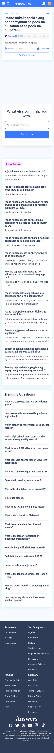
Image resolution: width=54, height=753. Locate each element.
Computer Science (36, 664)
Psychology (33, 659)
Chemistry (33, 637)
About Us (32, 680)
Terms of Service (36, 691)
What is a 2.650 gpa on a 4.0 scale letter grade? (26, 403)
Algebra (31, 632)
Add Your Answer (27, 55)
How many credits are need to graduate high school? (26, 415)
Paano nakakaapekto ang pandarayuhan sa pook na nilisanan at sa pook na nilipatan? (25, 24)
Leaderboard (10, 632)
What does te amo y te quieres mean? (25, 506)
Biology (31, 643)
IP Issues (32, 712)
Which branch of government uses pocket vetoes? (27, 426)
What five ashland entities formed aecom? (23, 526)
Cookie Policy (34, 706)
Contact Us (33, 685)
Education (33, 13)
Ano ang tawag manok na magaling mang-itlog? (27, 587)
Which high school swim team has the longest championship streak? (25, 438)
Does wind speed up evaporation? (23, 480)
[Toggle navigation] (3, 3)
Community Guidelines (15, 680)
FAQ (7, 706)
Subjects (8, 13)
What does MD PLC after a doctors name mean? (26, 450)
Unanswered (10, 643)
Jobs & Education (20, 13)
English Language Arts (38, 653)
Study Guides (11, 696)
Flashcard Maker (12, 691)
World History (34, 648)
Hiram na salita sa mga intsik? (21, 565)
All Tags (8, 637)
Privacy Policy (34, 696)
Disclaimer (33, 701)
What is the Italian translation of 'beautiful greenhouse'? (22, 537)
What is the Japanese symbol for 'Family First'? (26, 575)
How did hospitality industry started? (25, 547)
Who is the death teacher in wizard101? (25, 489)
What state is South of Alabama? (22, 515)
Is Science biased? (14, 498)
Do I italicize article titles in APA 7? (23, 556)
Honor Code (10, 685)
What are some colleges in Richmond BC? (27, 471)
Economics (33, 669)
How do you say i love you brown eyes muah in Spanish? (25, 599)
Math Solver (10, 701)
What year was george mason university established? (26, 461)
